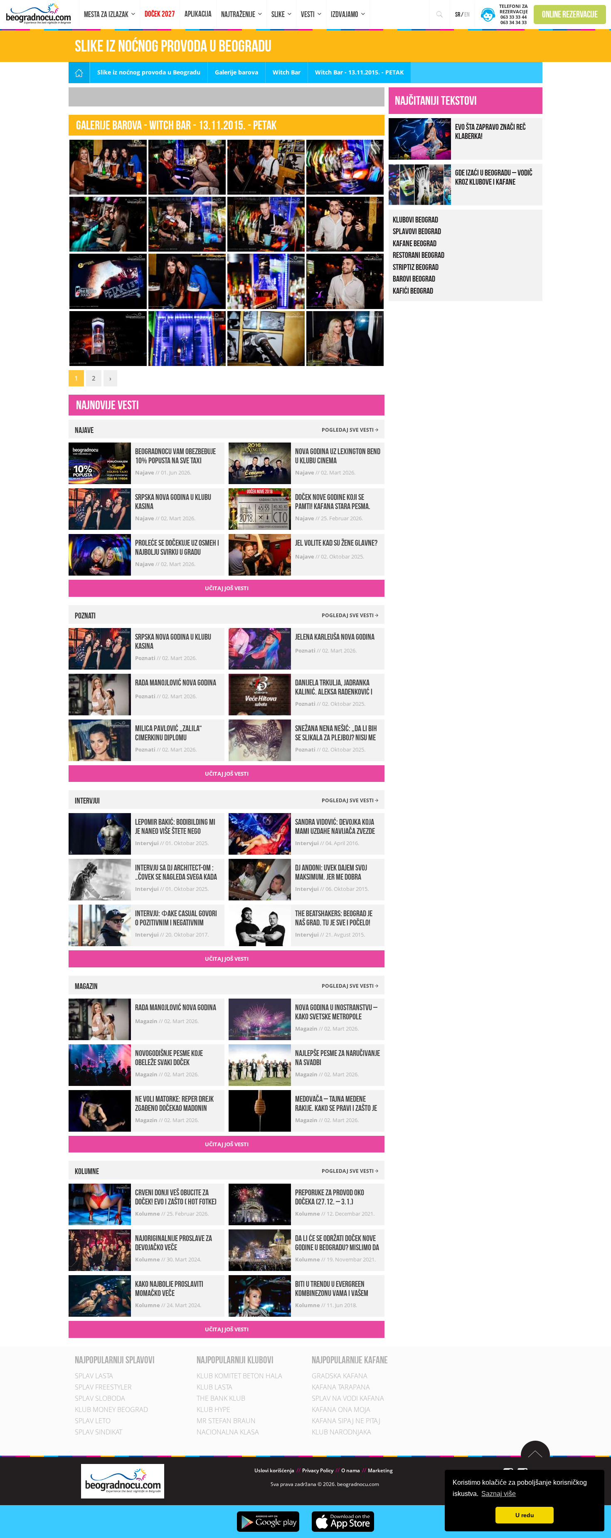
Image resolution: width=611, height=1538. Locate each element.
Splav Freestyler (103, 1387)
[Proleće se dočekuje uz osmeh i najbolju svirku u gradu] (100, 554)
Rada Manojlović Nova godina (175, 682)
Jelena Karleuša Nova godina (334, 636)
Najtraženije (238, 14)
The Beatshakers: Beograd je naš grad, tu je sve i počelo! (333, 918)
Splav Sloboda (100, 1398)
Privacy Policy (317, 1470)
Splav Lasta (94, 1375)
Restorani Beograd (418, 255)
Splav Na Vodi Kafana (348, 1398)
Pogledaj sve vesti (348, 429)
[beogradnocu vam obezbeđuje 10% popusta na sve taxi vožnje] (100, 463)
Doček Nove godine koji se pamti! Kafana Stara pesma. (332, 501)
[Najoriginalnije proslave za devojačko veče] (100, 1250)
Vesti (308, 14)
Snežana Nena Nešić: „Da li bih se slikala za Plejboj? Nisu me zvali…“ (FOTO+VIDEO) (336, 737)
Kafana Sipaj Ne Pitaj (346, 1420)
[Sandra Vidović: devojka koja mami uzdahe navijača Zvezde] (260, 833)
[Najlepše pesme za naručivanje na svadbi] (260, 1064)
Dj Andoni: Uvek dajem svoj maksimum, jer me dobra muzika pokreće (331, 876)
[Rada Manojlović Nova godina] (100, 693)
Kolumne (148, 1213)
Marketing (380, 1470)
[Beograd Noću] (122, 1480)
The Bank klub (221, 1398)
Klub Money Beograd (111, 1409)
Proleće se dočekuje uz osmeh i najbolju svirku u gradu (177, 547)
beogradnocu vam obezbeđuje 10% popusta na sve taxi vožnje (175, 460)
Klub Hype (213, 1409)
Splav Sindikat (98, 1432)
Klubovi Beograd (415, 219)
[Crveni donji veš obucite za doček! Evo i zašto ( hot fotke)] (100, 1204)
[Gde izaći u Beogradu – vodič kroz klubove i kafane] (420, 184)
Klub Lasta (214, 1387)
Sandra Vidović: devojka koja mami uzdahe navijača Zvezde (335, 826)
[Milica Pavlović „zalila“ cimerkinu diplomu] (100, 739)
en (467, 14)
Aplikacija (198, 14)
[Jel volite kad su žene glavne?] (260, 554)
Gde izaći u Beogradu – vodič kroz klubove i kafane (493, 177)
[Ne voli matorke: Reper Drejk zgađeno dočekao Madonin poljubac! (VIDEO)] (100, 1110)
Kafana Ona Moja (341, 1409)
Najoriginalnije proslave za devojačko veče (173, 1243)
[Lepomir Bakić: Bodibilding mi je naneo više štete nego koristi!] (100, 833)
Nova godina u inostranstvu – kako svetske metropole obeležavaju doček (336, 1016)
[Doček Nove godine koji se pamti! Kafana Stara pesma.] (260, 508)
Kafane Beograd (414, 243)
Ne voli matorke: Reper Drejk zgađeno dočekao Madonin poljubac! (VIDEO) (174, 1108)
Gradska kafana (339, 1375)
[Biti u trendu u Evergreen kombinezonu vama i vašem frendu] (260, 1295)
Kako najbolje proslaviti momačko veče (169, 1288)
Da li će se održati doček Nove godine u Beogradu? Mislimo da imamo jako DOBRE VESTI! (337, 1247)
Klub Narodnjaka (341, 1432)
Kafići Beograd (413, 290)
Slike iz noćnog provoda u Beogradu (148, 72)
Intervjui (147, 843)
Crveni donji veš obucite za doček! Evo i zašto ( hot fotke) (176, 1197)
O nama (350, 1470)
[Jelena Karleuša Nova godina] (260, 648)
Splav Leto (93, 1420)
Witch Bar (287, 72)
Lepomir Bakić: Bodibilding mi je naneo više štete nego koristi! (175, 831)
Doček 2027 (160, 14)
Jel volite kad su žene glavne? (336, 542)
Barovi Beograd (414, 278)
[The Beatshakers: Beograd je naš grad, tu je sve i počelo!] (260, 925)
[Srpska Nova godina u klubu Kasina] (100, 508)
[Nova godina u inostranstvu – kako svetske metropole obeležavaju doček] (260, 1019)
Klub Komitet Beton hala (239, 1375)
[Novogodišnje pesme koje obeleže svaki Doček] (100, 1064)
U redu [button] (524, 1515)
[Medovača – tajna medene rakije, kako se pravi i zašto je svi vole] (260, 1110)
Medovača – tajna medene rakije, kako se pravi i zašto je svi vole (336, 1108)
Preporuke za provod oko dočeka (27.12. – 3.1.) (329, 1197)
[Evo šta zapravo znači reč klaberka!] (420, 138)
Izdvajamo (344, 14)
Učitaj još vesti (227, 588)
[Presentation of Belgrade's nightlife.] (39, 13)
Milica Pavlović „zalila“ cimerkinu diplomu (168, 733)
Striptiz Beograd (416, 267)
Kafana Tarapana (341, 1387)
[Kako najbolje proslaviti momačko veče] (100, 1295)
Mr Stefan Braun (226, 1420)
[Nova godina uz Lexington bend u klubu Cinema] (260, 463)
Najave (145, 472)
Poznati (146, 658)
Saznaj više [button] (498, 1493)
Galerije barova (236, 72)
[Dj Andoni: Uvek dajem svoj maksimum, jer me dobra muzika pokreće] (260, 879)
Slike (278, 14)
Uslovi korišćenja (274, 1470)
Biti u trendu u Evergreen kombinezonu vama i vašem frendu (331, 1293)
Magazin (147, 1021)
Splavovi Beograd (417, 231)
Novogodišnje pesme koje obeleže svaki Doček (169, 1057)
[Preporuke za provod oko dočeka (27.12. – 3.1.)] (260, 1204)
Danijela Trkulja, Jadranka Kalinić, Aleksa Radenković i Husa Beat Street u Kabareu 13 (336, 691)
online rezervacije (570, 14)
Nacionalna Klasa (228, 1432)
